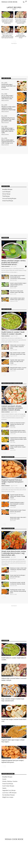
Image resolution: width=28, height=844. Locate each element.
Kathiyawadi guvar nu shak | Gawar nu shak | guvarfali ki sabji (8, 119)
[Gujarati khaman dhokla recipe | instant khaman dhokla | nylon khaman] (5, 439)
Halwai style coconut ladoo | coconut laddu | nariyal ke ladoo (20, 22)
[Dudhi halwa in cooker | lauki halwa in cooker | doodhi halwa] (7, 14)
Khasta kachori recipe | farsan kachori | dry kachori (18, 510)
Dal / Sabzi (21, 33)
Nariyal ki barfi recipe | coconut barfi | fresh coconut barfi (18, 368)
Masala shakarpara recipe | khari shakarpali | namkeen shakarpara (17, 504)
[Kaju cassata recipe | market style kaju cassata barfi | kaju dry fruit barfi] (7, 29)
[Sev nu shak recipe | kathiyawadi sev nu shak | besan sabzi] (22, 97)
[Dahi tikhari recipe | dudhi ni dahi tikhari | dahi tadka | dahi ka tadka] (22, 130)
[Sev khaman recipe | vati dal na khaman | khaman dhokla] (5, 584)
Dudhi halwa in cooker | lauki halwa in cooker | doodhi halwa (7, 22)
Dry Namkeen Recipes (6, 757)
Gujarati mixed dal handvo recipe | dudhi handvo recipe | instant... (18, 447)
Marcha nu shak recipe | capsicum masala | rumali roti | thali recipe (8, 108)
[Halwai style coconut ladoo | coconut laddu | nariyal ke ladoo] (21, 14)
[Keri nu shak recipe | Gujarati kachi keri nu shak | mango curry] (22, 141)
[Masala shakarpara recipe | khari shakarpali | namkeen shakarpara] (5, 504)
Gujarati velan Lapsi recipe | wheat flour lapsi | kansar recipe (17, 361)
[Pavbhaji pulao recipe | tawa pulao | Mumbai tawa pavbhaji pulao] (5, 591)
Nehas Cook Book (5, 89)
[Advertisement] (14, 58)
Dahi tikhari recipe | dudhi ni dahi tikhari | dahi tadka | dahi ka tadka (8, 130)
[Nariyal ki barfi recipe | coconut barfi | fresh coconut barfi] (5, 369)
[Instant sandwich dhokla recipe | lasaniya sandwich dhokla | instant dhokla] (14, 395)
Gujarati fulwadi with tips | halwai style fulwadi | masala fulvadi (17, 496)
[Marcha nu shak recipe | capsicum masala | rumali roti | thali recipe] (22, 108)
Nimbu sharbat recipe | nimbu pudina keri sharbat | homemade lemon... (13, 263)
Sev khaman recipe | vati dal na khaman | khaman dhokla (17, 583)
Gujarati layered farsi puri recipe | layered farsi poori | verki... (12, 482)
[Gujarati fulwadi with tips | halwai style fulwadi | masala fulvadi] (5, 496)
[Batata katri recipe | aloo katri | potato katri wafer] (5, 519)
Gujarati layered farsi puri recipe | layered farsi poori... (12, 761)
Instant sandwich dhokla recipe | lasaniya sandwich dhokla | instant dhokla (12, 408)
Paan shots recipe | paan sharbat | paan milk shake (17, 291)
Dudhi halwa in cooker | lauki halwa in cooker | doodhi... (12, 333)
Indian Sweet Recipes (7, 18)
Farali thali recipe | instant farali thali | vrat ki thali (20, 36)
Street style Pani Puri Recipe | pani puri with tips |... (17, 576)
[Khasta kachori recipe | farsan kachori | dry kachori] (5, 512)
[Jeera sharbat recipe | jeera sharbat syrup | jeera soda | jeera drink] (5, 299)
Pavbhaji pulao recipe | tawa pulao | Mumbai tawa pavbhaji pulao (18, 591)
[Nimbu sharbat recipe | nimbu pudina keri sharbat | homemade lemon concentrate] (14, 249)
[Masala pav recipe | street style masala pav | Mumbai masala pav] (5, 570)
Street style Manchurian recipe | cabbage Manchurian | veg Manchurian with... (13, 553)
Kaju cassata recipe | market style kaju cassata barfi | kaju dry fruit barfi (7, 36)
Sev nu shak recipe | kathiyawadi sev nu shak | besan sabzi (7, 97)
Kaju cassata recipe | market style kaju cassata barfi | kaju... (18, 353)
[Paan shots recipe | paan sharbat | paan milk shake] (5, 292)
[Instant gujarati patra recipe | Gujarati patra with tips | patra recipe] (5, 432)
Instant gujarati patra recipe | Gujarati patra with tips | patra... (18, 431)
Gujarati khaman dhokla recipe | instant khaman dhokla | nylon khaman (18, 439)
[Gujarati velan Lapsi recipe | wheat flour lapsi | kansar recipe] (5, 361)
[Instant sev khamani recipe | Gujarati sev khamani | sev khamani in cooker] (5, 424)
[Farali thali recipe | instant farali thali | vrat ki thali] (21, 29)
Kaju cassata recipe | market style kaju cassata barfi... (12, 700)
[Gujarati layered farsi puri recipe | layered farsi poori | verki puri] (14, 469)
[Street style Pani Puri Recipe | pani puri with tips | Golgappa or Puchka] (5, 577)
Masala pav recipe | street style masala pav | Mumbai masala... (18, 568)
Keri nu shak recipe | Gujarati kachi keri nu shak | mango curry (7, 141)
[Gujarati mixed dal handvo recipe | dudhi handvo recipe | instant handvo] (5, 447)
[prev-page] (13, 42)
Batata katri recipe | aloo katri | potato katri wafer (18, 518)
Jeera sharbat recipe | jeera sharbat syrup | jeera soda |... (17, 298)
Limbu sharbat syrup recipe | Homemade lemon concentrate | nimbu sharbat (17, 277)
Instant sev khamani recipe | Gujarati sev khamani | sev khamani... (17, 424)
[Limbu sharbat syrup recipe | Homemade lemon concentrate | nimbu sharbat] (5, 277)
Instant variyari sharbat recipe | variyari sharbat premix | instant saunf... (18, 284)
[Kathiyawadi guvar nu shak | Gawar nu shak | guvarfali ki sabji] (22, 119)
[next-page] (15, 42)
